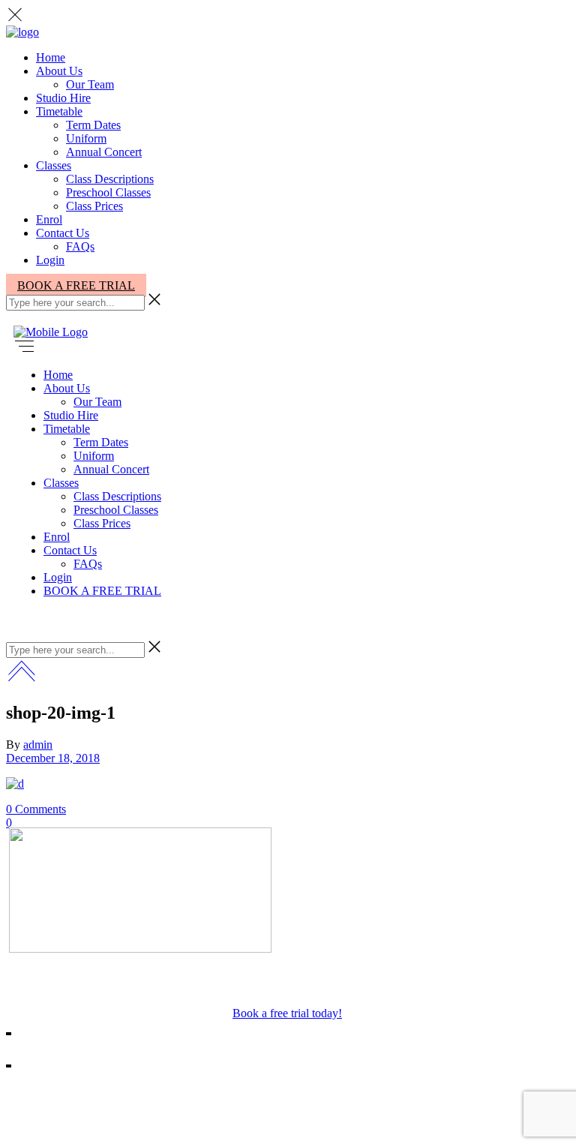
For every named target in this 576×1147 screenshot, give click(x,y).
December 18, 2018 (53, 758)
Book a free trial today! (287, 1013)
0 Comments (36, 809)
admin (37, 744)
